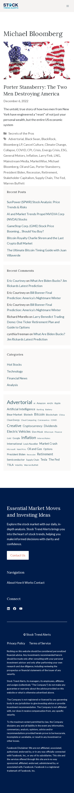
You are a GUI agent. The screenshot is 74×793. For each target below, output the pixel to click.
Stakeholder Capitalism (18, 178)
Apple (57, 403)
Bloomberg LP (12, 144)
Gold (9, 438)
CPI (29, 150)
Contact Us (17, 555)
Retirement (49, 172)
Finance (58, 432)
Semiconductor (16, 459)
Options (47, 449)
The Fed (59, 178)
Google (16, 438)
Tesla (43, 459)
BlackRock (48, 139)
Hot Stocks (14, 364)
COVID (21, 150)
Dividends (50, 426)
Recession (33, 172)
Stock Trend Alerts (38, 634)
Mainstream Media (16, 161)
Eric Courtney (16, 281)
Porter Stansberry (48, 167)
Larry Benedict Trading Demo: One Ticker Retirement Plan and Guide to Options (35, 322)
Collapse (9, 150)
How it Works (24, 582)
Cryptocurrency (32, 426)
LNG (57, 155)
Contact (39, 582)
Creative (14, 425)
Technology (15, 371)
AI (34, 403)
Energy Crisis (51, 150)
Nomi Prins (21, 449)
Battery (48, 409)
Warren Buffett (14, 183)
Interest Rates (43, 438)
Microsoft (11, 449)
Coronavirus (44, 420)
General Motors (14, 155)
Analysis (12, 385)
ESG (64, 150)
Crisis (37, 150)
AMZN (50, 403)
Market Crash (48, 443)
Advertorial (16, 139)
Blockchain (52, 414)
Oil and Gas (27, 167)
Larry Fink (45, 155)
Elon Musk (37, 431)
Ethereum (48, 432)
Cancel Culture (33, 144)
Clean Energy (13, 420)
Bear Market (14, 414)
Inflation (32, 155)
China (62, 414)
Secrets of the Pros (21, 133)
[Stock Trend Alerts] (10, 6)
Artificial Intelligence (21, 409)
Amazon (41, 403)
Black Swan (32, 139)
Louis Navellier (30, 443)
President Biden (14, 172)
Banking (40, 409)
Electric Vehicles (19, 431)
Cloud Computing (28, 420)
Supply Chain (43, 178)
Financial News (17, 378)
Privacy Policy (16, 643)
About (11, 582)
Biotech (28, 414)
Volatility (19, 465)
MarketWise (38, 161)
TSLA (10, 464)
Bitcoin (39, 414)
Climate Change (55, 144)
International (14, 443)
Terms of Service (40, 643)
